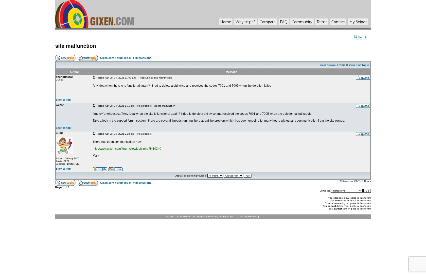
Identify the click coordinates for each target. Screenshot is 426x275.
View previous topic (332, 65)
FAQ (283, 22)
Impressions (143, 57)
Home (225, 22)
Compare (268, 22)
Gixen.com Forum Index (115, 57)
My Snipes (358, 22)
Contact (338, 22)
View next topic (359, 65)
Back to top (63, 99)
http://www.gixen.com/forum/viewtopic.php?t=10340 (127, 148)
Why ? (245, 22)
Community (302, 22)
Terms (322, 22)
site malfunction (75, 46)
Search (362, 37)
